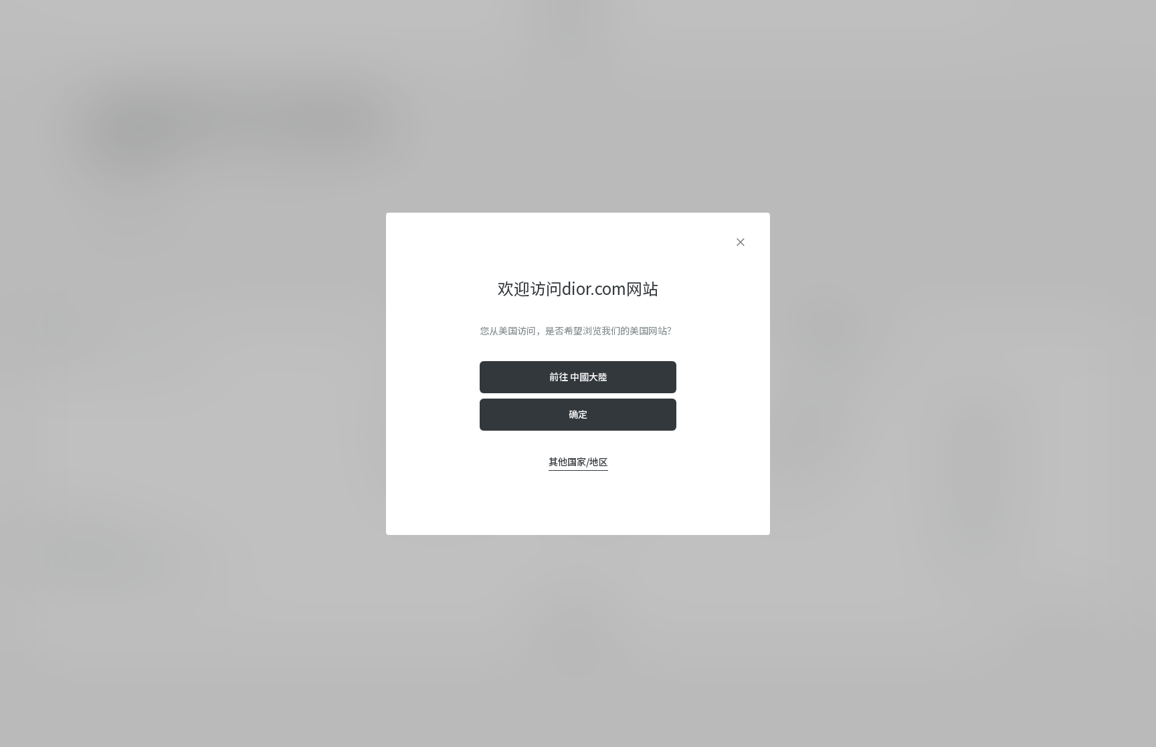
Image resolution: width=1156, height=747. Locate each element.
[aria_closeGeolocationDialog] (741, 242)
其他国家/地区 (578, 461)
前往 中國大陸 (578, 376)
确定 (578, 414)
